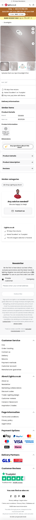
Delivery (5, 355)
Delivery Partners (10, 454)
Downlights (7, 22)
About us (5, 381)
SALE (17, 14)
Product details (9, 156)
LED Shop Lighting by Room (12, 185)
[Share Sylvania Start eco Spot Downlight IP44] (33, 32)
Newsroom (13, 402)
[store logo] (11, 4)
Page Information (11, 412)
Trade (4, 395)
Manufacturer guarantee (11, 369)
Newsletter (6, 384)
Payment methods (9, 362)
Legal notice (6, 424)
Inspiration (6, 405)
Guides (13, 405)
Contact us (6, 352)
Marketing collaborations (11, 388)
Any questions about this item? (19, 146)
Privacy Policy (21, 503)
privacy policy (18, 323)
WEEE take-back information (18, 506)
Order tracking (7, 348)
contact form (7, 321)
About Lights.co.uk (11, 376)
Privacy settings (13, 500)
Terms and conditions (10, 417)
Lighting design (13, 395)
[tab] (18, 355)
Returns (5, 359)
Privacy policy (7, 420)
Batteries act (30, 503)
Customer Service (11, 340)
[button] (4, 66)
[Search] (30, 4)
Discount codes (8, 391)
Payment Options (11, 430)
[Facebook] (12, 496)
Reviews (6, 168)
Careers (5, 402)
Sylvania (21, 115)
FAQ (3, 345)
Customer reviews (9, 398)
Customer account (9, 366)
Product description (11, 162)
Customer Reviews (11, 468)
